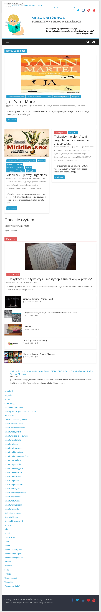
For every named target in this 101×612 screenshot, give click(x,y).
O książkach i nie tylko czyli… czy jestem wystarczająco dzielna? (50, 312)
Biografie (8, 395)
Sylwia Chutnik (71, 160)
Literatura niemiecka (13, 472)
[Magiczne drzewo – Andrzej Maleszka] (13, 353)
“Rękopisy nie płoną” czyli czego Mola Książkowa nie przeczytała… (71, 139)
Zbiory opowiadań (12, 586)
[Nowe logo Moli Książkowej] (13, 339)
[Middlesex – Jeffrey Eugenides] (26, 130)
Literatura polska (11, 480)
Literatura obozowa (12, 476)
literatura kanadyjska (67, 106)
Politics (7, 541)
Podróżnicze (9, 537)
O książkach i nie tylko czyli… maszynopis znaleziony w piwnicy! (49, 279)
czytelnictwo (67, 150)
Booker (7, 399)
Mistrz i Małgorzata (69, 157)
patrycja (25, 106)
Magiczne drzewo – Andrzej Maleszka (39, 354)
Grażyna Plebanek (80, 150)
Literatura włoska (11, 509)
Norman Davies (59, 160)
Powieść (48, 97)
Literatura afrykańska (27, 161)
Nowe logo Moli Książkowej (35, 340)
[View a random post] (94, 42)
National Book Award (13, 521)
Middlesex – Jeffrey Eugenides (26, 175)
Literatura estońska (12, 440)
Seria (6, 570)
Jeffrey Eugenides (52, 106)
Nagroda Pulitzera (24, 185)
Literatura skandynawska (15, 492)
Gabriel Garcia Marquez (15, 182)
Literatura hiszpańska (13, 452)
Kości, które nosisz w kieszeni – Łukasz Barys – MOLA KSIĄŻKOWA (38, 371)
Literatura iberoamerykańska (16, 456)
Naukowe (8, 525)
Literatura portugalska (13, 484)
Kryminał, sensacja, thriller (15, 419)
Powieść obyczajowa (61, 97)
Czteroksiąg (9, 403)
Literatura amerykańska (14, 427)
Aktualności (12, 161)
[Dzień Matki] (13, 325)
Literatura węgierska (13, 505)
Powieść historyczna (13, 549)
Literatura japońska (12, 464)
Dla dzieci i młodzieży (13, 407)
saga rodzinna (35, 188)
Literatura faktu (11, 444)
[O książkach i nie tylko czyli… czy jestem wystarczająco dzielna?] (13, 311)
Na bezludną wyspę (12, 513)
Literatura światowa (34, 97)
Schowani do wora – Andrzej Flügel (38, 299)
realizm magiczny (22, 188)
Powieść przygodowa (13, 557)
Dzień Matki (28, 326)
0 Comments (37, 106)
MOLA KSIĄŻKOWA (84, 157)
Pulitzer (21, 171)
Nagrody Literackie (12, 517)
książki (64, 154)
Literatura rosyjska (12, 488)
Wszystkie (76, 97)
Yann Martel (81, 106)
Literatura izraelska (12, 460)
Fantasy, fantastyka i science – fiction (20, 411)
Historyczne (9, 415)
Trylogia (7, 574)
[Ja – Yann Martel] (50, 56)
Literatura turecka (12, 501)
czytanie (59, 150)
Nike (6, 529)
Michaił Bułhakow (74, 154)
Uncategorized (60, 132)
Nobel (7, 533)
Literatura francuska (13, 448)
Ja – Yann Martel (22, 101)
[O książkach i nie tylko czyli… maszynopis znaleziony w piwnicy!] (50, 245)
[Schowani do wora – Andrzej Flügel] (13, 297)
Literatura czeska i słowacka (16, 436)
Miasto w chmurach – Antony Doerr (26, 6)
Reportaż (8, 565)
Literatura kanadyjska (16, 97)
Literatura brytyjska (12, 432)
